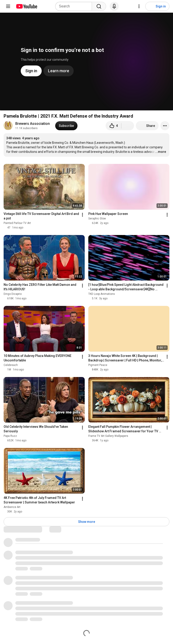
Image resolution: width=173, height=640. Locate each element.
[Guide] (8, 6)
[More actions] (164, 125)
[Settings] (139, 6)
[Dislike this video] (127, 125)
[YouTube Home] (26, 6)
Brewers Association (32, 123)
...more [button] (160, 152)
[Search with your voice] (114, 6)
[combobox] (75, 6)
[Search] (99, 6)
